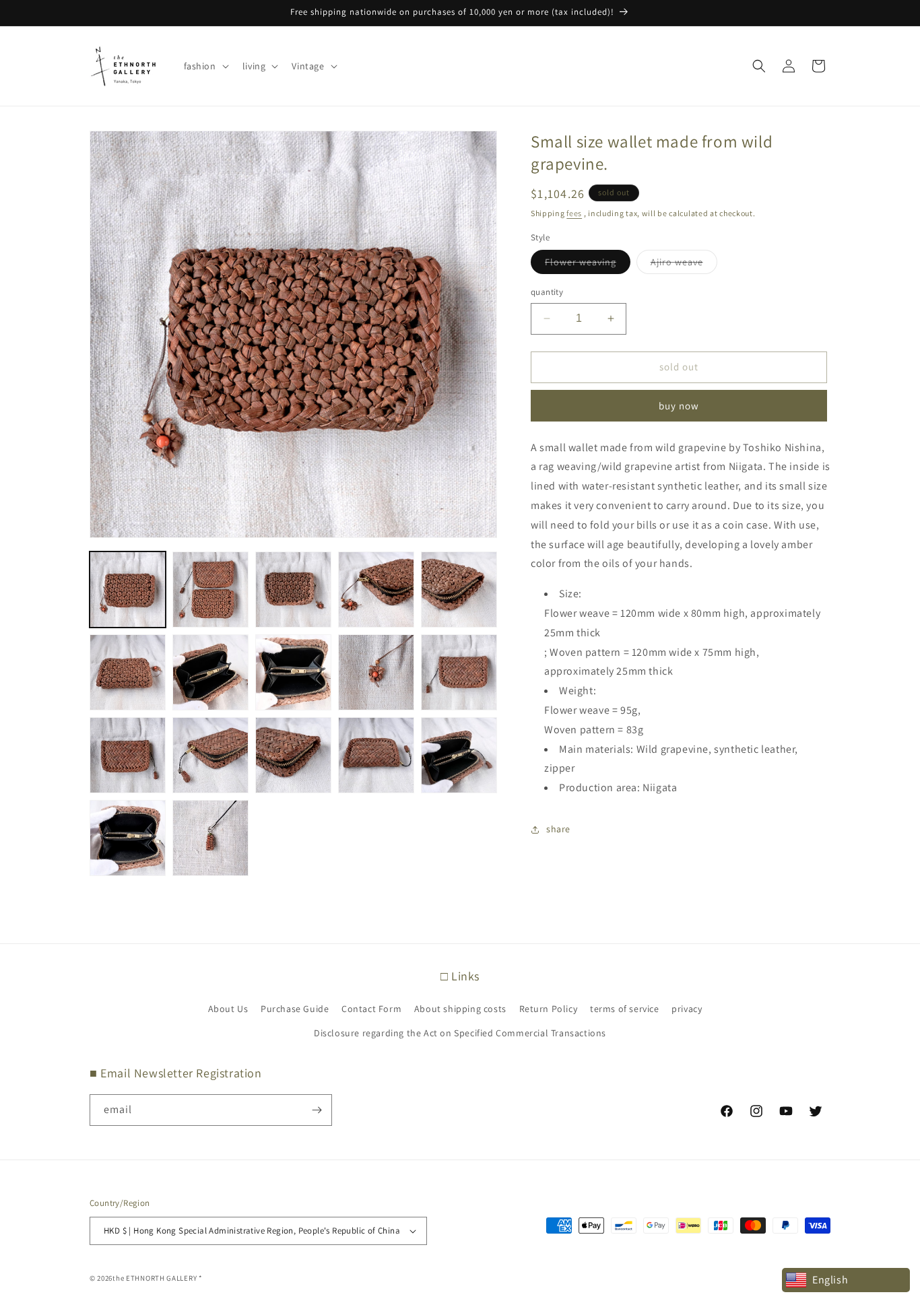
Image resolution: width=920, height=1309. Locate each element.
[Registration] (316, 1110)
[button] (205, 66)
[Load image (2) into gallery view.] (210, 589)
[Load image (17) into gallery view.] (210, 838)
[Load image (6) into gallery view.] (128, 672)
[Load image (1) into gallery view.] (128, 589)
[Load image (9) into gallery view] (376, 672)
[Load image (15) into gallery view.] (459, 755)
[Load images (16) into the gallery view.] (128, 838)
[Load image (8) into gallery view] (293, 672)
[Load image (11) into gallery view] (128, 755)
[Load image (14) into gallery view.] (376, 755)
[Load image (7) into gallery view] (210, 672)
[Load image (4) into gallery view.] (376, 589)
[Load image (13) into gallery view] (293, 755)
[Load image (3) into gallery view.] (293, 589)
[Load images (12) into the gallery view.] (210, 755)
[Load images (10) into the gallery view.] (459, 672)
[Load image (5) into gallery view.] (459, 589)
